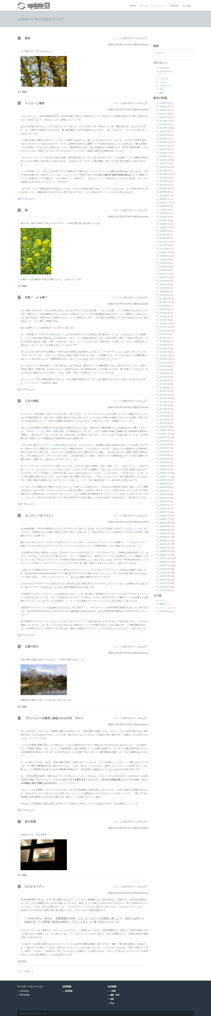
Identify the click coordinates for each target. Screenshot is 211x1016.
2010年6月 (164, 451)
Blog (112, 1003)
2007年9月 (164, 568)
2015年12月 (165, 273)
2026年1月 (164, 110)
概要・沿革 (114, 995)
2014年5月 (164, 309)
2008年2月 (164, 551)
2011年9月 (164, 401)
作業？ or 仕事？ (36, 297)
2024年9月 (164, 131)
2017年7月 (164, 245)
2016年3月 (164, 266)
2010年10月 (165, 437)
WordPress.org (166, 611)
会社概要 (187, 5)
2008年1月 (164, 554)
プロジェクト (28, 198)
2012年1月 (164, 391)
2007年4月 (164, 586)
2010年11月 (165, 433)
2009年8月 (164, 487)
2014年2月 (164, 316)
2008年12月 (165, 515)
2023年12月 (165, 142)
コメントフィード (168, 607)
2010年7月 (164, 448)
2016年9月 (164, 259)
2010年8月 (164, 444)
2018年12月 (165, 223)
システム (163, 78)
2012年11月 (165, 359)
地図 (112, 999)
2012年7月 (164, 369)
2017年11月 (165, 241)
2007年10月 (165, 565)
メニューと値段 (34, 103)
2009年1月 (164, 512)
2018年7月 (164, 234)
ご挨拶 (113, 991)
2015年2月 (164, 295)
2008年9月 (164, 526)
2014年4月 (164, 312)
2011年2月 (164, 423)
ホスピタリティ (34, 886)
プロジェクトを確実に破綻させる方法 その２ (62, 444)
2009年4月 (164, 501)
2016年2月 (164, 270)
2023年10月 (165, 145)
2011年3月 (164, 419)
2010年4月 (164, 458)
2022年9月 (164, 170)
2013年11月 (165, 327)
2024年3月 (164, 138)
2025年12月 (165, 113)
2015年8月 (164, 280)
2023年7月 (164, 149)
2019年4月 (164, 213)
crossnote (164, 67)
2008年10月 (165, 522)
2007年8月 (164, 572)
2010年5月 (164, 455)
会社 (24, 961)
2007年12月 (165, 558)
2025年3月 (164, 124)
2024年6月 (164, 134)
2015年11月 (165, 277)
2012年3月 (164, 383)
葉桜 (27, 38)
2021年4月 (164, 181)
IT (160, 74)
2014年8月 (164, 305)
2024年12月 (165, 127)
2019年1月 (164, 220)
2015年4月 (164, 291)
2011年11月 (165, 394)
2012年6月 (164, 373)
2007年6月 (164, 579)
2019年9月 (164, 206)
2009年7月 (164, 490)
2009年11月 (165, 476)
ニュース (163, 82)
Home (132, 5)
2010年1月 (164, 469)
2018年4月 (164, 238)
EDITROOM (165, 71)
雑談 (24, 91)
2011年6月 (164, 408)
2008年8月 (164, 529)
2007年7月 (164, 576)
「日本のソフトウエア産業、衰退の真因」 (45, 431)
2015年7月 (164, 284)
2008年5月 (164, 540)
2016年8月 (164, 263)
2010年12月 (165, 430)
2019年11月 (165, 202)
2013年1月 (164, 351)
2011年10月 (165, 398)
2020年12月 (165, 188)
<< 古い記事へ (24, 971)
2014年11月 (165, 302)
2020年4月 (164, 195)
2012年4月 (164, 380)
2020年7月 (164, 191)
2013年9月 (164, 334)
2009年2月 (164, 508)
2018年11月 (165, 227)
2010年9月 (164, 440)
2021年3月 (164, 184)
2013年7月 (164, 337)
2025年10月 (165, 117)
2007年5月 (164, 583)
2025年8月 (164, 120)
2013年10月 (165, 330)
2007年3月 (164, 590)
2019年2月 (164, 216)
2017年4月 (164, 248)
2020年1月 (164, 199)
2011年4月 (164, 416)
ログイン (163, 600)
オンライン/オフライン (39, 515)
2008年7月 (164, 533)
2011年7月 (164, 405)
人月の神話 (49, 334)
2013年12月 (165, 323)
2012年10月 (165, 362)
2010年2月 (164, 465)
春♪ (27, 210)
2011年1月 (164, 426)
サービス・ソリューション (153, 5)
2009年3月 (164, 504)
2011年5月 (164, 412)
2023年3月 (164, 152)
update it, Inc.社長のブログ (40, 18)
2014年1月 (164, 319)
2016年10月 (165, 255)
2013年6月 (164, 341)
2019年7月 (164, 209)
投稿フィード (165, 604)
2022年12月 (165, 159)
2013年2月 (164, 348)
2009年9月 (164, 483)
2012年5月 (164, 376)
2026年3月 (164, 106)
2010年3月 (164, 462)
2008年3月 (164, 547)
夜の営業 (30, 821)
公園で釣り (32, 646)
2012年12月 (165, 355)
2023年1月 (164, 156)
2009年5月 (164, 497)
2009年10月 (165, 480)
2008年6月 (164, 536)
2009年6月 (164, 494)
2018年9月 (164, 231)
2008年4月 (164, 544)
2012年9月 (164, 366)
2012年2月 (164, 387)
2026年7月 (164, 102)
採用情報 (174, 5)
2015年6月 (164, 287)
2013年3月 (164, 344)
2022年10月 (165, 166)
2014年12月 (165, 298)
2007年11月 (165, 561)
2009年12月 (165, 472)
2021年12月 (165, 174)
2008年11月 (165, 519)
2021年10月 (165, 177)
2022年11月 (165, 163)
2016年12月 (165, 252)
